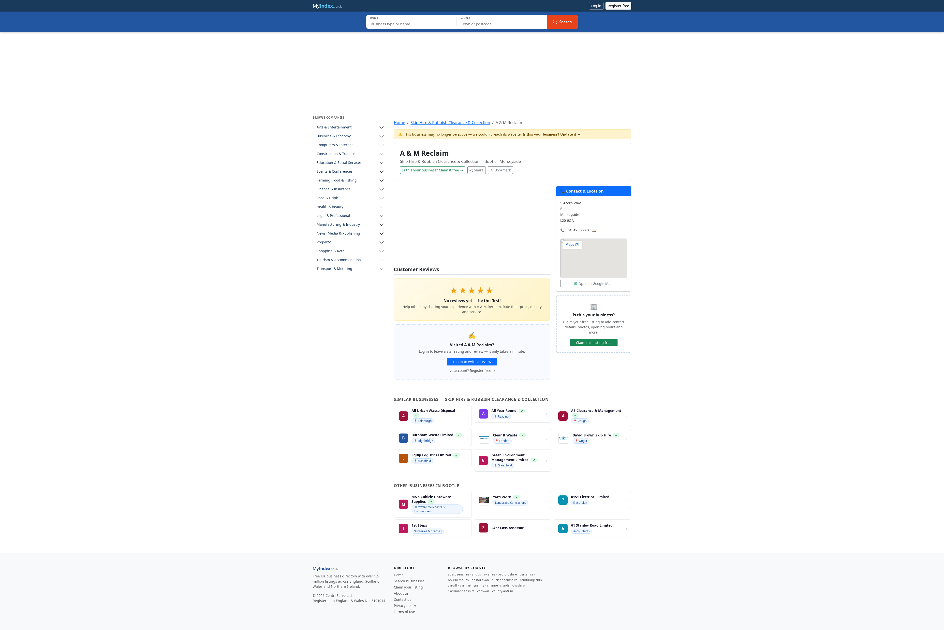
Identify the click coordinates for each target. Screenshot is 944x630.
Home (399, 122)
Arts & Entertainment (334, 127)
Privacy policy (405, 605)
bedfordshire (507, 574)
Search (565, 21)
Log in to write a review (472, 361)
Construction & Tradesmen (339, 154)
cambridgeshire (531, 580)
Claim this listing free (593, 342)
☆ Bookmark (500, 170)
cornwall (483, 591)
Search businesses (409, 581)
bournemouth (458, 580)
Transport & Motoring (334, 269)
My (327, 5)
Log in (596, 5)
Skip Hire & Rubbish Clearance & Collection (450, 122)
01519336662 (578, 230)
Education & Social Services (339, 163)
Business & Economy (334, 136)
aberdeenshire (458, 574)
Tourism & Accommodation (339, 260)
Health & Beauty (330, 207)
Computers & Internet (335, 145)
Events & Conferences (335, 171)
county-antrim (502, 591)
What (374, 18)
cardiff (452, 585)
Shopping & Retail (331, 251)
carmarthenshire (472, 585)
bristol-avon (480, 580)
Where (466, 18)
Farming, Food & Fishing (337, 180)
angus (476, 574)
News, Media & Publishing (338, 233)
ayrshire (489, 574)
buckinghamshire (504, 580)
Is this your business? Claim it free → (432, 170)
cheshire (518, 585)
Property (324, 242)
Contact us (402, 599)
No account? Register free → (472, 370)
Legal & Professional (333, 216)
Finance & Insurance (334, 189)
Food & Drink (327, 198)
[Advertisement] (472, 69)
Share (479, 170)
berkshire (526, 574)
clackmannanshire (461, 591)
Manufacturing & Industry (338, 225)
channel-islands (498, 585)
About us (401, 593)
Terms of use (404, 611)
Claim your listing (408, 587)
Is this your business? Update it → (551, 134)
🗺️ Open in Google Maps (593, 283)
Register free (618, 5)
